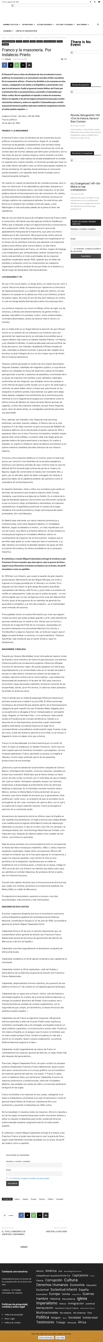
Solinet (8, 59)
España (32, 41)
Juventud (90, 1303)
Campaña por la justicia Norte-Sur (53, 1275)
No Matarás (27, 24)
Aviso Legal (9, 1318)
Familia (66, 1294)
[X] (95, 2)
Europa (26, 41)
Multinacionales (47, 1312)
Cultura (28, 37)
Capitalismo (80, 1275)
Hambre (42, 1298)
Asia (60, 1271)
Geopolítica (76, 1294)
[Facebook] (90, 2)
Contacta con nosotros (26, 31)
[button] (98, 24)
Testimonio (45, 1322)
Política (59, 41)
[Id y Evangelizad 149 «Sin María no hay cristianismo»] (86, 170)
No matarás (65, 1312)
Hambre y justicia (10, 24)
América (51, 1270)
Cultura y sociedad (64, 24)
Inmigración (76, 1303)
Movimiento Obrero (87, 1308)
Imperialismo (46, 1303)
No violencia (79, 1312)
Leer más (60, 1338)
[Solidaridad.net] (51, 12)
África (82, 1322)
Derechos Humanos (52, 1284)
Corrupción (53, 1280)
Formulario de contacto (12, 1293)
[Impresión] (29, 65)
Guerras (88, 1293)
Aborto (40, 1271)
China (92, 1276)
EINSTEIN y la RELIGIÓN (56, 1231)
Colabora (7, 31)
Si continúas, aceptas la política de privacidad (29, 1178)
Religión (56, 1317)
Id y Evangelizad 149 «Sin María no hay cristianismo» (85, 186)
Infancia (62, 1303)
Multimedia (82, 24)
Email (8, 1170)
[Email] (23, 65)
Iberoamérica (68, 1299)
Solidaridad (90, 1317)
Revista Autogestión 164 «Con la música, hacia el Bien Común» (85, 118)
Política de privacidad (14, 1314)
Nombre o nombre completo (18, 1161)
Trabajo (60, 1322)
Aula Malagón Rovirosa (72, 1271)
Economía (77, 1284)
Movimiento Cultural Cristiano (67, 1308)
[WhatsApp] (17, 65)
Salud (65, 1318)
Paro (89, 1312)
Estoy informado (46, 1338)
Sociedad (5, 44)
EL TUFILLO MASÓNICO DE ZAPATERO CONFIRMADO (13, 1233)
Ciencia (39, 1280)
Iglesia (82, 1298)
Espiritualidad (41, 1294)
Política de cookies (13, 1322)
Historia (39, 41)
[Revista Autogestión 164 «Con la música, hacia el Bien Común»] (86, 101)
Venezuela (71, 1322)
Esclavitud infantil (64, 1289)
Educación (91, 1285)
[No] (99, 1336)
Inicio (4, 37)
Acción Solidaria (44, 24)
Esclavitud (42, 1289)
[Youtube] (99, 2)
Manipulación (44, 1307)
